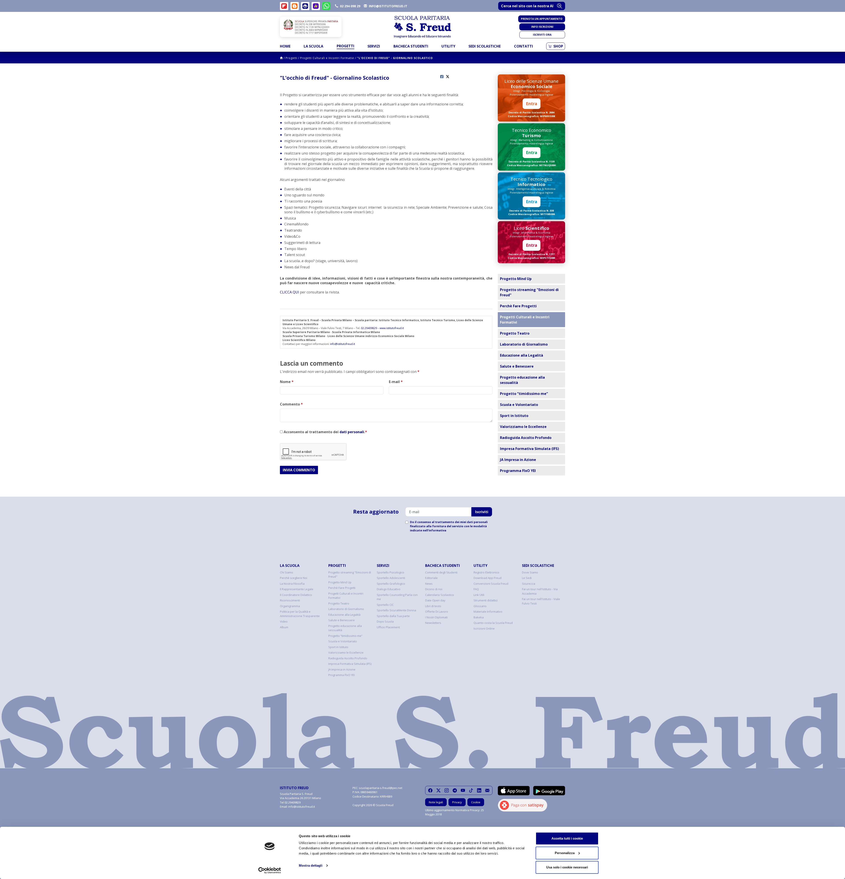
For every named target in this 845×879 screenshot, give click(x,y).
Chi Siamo (286, 572)
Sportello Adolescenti (391, 578)
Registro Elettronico (486, 572)
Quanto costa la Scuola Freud (493, 623)
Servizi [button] (373, 46)
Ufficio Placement (388, 627)
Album (284, 627)
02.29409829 (369, 328)
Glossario (480, 606)
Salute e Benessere (517, 366)
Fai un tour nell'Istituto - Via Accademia (540, 591)
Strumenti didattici (486, 600)
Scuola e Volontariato (519, 404)
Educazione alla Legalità (521, 355)
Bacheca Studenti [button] (410, 46)
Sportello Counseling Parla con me (397, 597)
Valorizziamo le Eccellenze (523, 426)
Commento (291, 404)
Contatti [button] (523, 46)
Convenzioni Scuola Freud (491, 584)
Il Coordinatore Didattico (296, 595)
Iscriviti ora (542, 35)
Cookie (475, 802)
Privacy (457, 802)
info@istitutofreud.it (342, 344)
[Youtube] (463, 790)
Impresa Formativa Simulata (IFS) (529, 448)
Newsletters (433, 623)
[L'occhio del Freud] (305, 6)
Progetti (291, 58)
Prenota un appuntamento (541, 19)
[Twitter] (438, 790)
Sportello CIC (385, 605)
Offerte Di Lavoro (436, 612)
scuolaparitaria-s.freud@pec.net (380, 788)
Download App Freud (487, 578)
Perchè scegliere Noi (293, 578)
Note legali (436, 802)
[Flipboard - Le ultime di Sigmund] (284, 6)
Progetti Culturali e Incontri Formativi (327, 58)
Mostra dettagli (310, 865)
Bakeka (479, 617)
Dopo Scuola (385, 621)
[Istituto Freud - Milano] (422, 27)
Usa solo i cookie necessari (567, 867)
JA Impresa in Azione (518, 459)
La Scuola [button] (313, 46)
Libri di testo (433, 606)
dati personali (352, 431)
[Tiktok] (471, 790)
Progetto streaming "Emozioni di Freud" (529, 292)
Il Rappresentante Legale (296, 589)
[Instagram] (447, 790)
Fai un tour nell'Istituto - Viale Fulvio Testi (541, 601)
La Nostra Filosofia (292, 584)
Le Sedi (527, 578)
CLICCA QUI (289, 292)
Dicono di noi (433, 589)
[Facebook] (430, 790)
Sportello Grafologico (391, 584)
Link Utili (479, 595)
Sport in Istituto (514, 415)
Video (284, 621)
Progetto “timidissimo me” (524, 393)
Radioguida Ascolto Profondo (525, 437)
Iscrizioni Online (484, 628)
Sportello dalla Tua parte (393, 616)
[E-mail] (487, 790)
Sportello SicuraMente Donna (396, 610)
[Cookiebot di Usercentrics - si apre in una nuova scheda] (269, 870)
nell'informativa (434, 530)
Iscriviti (481, 511)
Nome (287, 381)
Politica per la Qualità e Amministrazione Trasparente (300, 614)
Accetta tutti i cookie (567, 838)
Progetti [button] (345, 46)
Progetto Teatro (514, 333)
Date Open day (435, 600)
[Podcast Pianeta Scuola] (316, 6)
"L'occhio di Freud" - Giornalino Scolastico (395, 58)
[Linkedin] (479, 790)
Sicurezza (528, 584)
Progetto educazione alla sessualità (522, 380)
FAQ (476, 589)
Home (285, 46)
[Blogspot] (294, 6)
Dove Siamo (530, 572)
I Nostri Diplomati (436, 617)
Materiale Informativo (488, 612)
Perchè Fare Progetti (518, 306)
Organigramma (290, 606)
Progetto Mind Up (516, 278)
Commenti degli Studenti (441, 572)
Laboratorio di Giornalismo (524, 344)
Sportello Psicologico (390, 572)
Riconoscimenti (290, 600)
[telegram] (455, 790)
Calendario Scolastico (439, 595)
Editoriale (431, 578)
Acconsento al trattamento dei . (325, 431)
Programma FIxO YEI (518, 470)
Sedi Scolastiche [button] (484, 46)
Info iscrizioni (542, 27)
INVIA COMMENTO (299, 470)
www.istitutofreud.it (392, 328)
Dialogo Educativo (388, 589)
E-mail (396, 381)
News (429, 584)
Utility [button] (448, 46)
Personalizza (565, 853)
